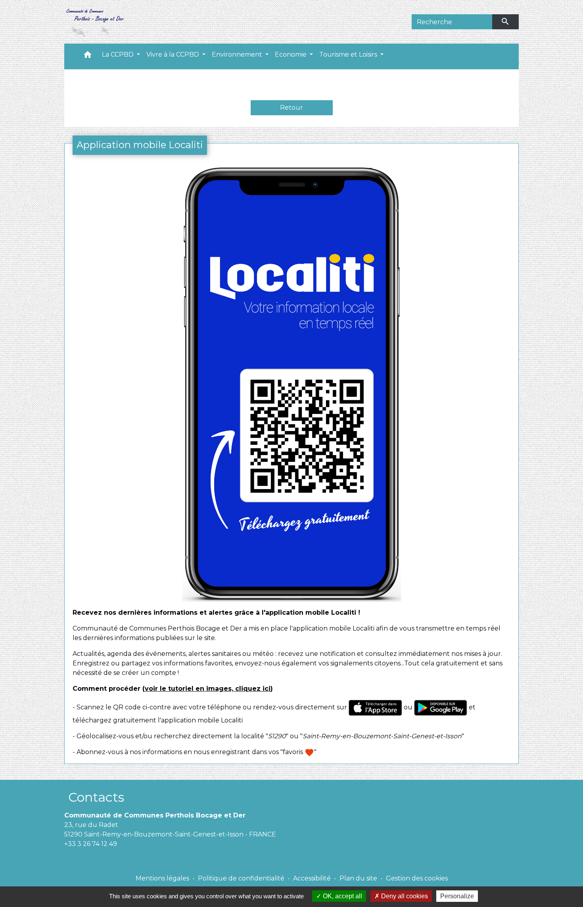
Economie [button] (291, 54)
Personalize (457, 896)
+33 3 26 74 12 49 (90, 844)
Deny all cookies (404, 896)
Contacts (96, 797)
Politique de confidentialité (241, 878)
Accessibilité (312, 878)
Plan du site (358, 878)
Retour (291, 107)
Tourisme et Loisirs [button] (349, 54)
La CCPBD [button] (118, 54)
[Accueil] (94, 22)
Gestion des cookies (417, 878)
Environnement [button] (238, 54)
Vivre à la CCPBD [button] (173, 54)
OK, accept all (341, 896)
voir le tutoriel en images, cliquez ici (207, 688)
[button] (88, 56)
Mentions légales (162, 878)
